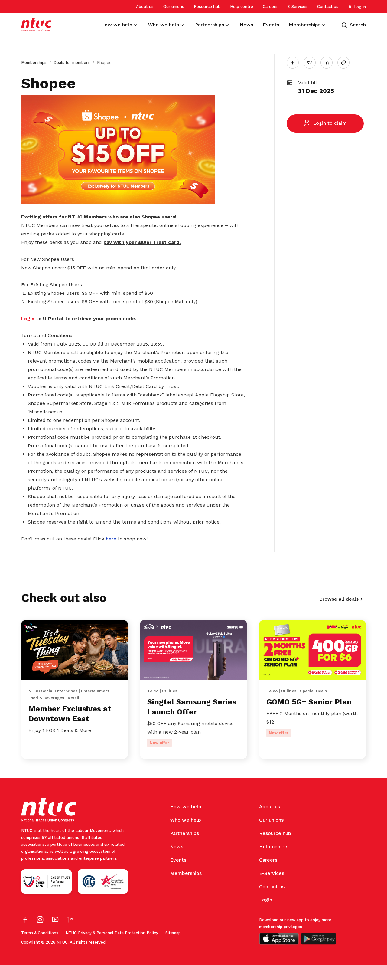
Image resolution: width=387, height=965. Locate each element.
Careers (270, 6)
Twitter (312, 62)
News (176, 846)
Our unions (173, 6)
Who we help (185, 820)
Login (265, 900)
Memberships (34, 62)
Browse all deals (339, 599)
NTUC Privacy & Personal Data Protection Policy (112, 933)
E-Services (297, 6)
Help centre (241, 6)
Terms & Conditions (39, 933)
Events (178, 860)
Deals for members (72, 62)
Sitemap (173, 933)
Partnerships (184, 833)
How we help (185, 806)
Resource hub (207, 6)
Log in (360, 7)
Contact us (327, 6)
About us (145, 6)
